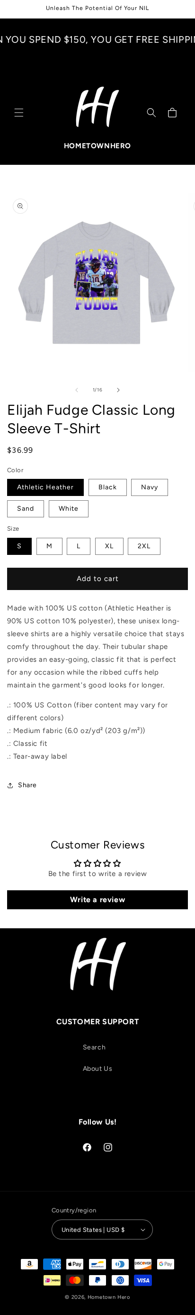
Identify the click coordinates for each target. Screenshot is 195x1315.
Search (94, 1047)
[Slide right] (118, 390)
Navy (149, 487)
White (69, 509)
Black (107, 487)
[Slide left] (76, 390)
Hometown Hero (109, 1297)
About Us (98, 1069)
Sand (25, 509)
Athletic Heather (45, 487)
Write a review (97, 899)
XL (109, 546)
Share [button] (27, 785)
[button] (19, 112)
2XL (144, 546)
